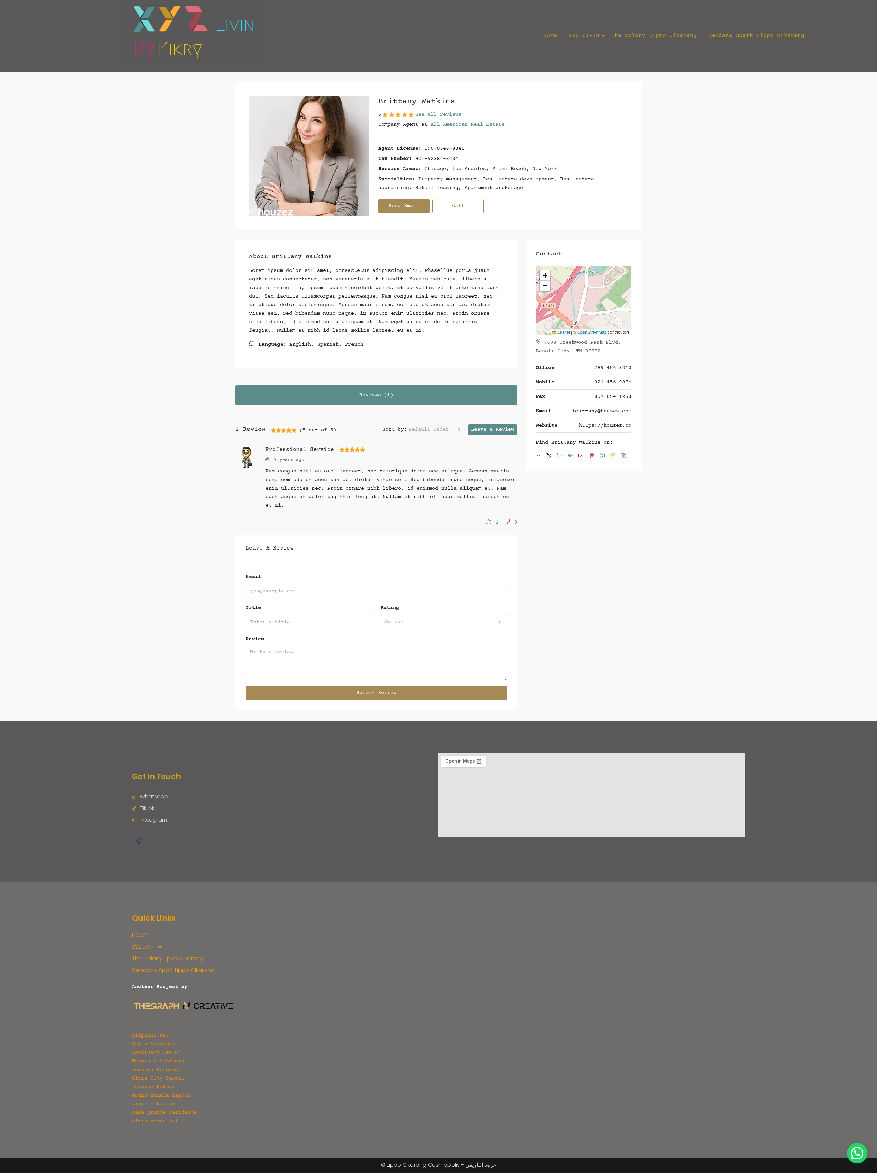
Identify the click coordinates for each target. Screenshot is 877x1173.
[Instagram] (603, 456)
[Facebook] (540, 456)
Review (255, 639)
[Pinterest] (593, 456)
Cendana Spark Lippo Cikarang (756, 36)
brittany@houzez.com (602, 411)
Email (253, 577)
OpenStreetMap (592, 332)
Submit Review (376, 693)
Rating (390, 608)
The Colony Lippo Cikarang (654, 36)
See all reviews (438, 114)
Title (253, 608)
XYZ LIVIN (584, 36)
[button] (491, 522)
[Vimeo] (614, 456)
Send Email (403, 206)
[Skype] (625, 456)
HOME (550, 36)
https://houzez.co (605, 425)
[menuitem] (139, 842)
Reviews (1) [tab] (376, 395)
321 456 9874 (612, 382)
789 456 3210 (612, 368)
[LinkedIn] (561, 456)
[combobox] (435, 429)
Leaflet (563, 332)
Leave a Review (492, 429)
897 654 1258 (612, 397)
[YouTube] (582, 456)
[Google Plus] (572, 456)
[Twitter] (550, 456)
